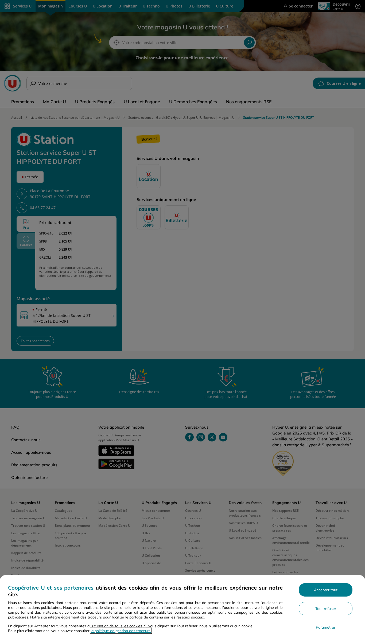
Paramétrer (325, 627)
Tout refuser (325, 608)
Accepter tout (325, 589)
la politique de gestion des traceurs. (121, 630)
